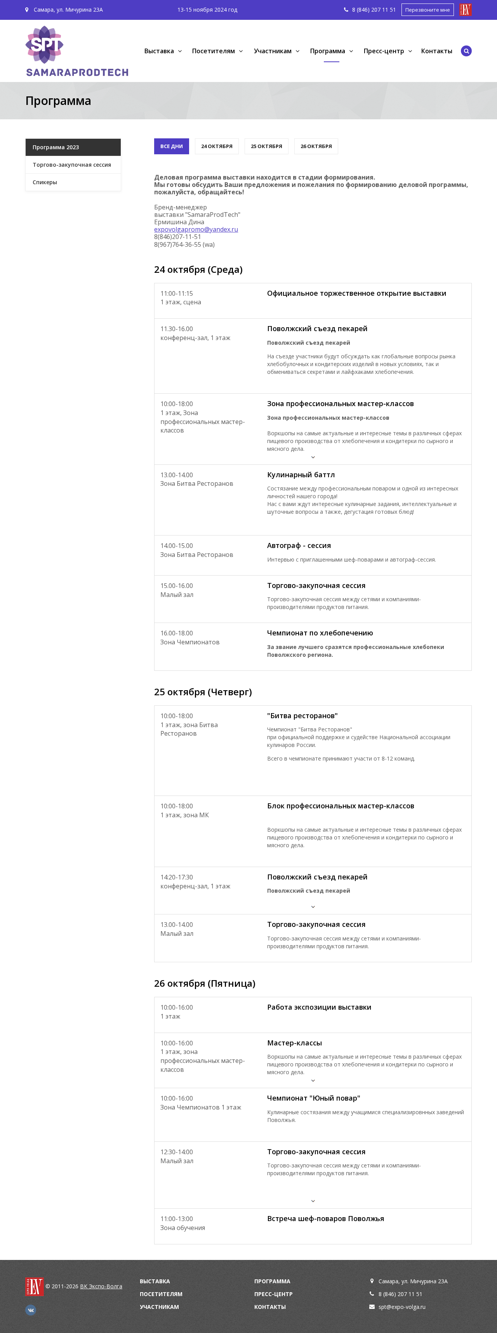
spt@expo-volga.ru (402, 1306)
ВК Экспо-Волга (101, 1286)
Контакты (436, 51)
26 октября (316, 146)
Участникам (159, 1306)
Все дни (171, 146)
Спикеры (45, 182)
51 (393, 9)
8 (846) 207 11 (371, 9)
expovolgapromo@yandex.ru (196, 229)
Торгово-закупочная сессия (72, 164)
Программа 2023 (56, 147)
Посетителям (161, 1294)
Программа (272, 1281)
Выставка (155, 1281)
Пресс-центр (273, 1294)
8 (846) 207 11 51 (400, 1294)
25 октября (266, 146)
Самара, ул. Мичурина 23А (67, 9)
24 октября (217, 146)
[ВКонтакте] (30, 1310)
